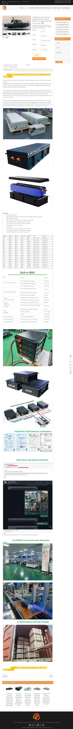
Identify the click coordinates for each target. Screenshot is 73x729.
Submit (59, 62)
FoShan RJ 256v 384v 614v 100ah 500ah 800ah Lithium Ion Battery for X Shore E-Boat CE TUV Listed (46, 698)
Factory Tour (33, 722)
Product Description (8, 70)
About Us (26, 722)
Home (15, 722)
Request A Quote (55, 722)
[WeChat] (30, 725)
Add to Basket (40, 58)
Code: (4, 66)
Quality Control (41, 722)
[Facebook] (43, 725)
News (48, 722)
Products (20, 722)
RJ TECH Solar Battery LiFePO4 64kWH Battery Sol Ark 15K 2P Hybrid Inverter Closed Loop (63, 22)
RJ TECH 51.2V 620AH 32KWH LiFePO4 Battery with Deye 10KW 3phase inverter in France (63, 31)
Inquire (36, 55)
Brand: (27, 65)
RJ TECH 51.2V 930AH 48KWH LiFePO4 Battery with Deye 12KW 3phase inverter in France (63, 34)
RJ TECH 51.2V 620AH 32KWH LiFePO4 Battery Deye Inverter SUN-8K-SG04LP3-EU (63, 27)
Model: (4, 65)
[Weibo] (32, 725)
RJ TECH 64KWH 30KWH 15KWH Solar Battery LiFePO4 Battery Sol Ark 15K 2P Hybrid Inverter (63, 24)
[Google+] (40, 725)
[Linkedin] (38, 725)
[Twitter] (35, 725)
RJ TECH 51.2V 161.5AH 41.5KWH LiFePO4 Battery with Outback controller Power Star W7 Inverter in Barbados (63, 29)
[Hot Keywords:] (70, 2)
